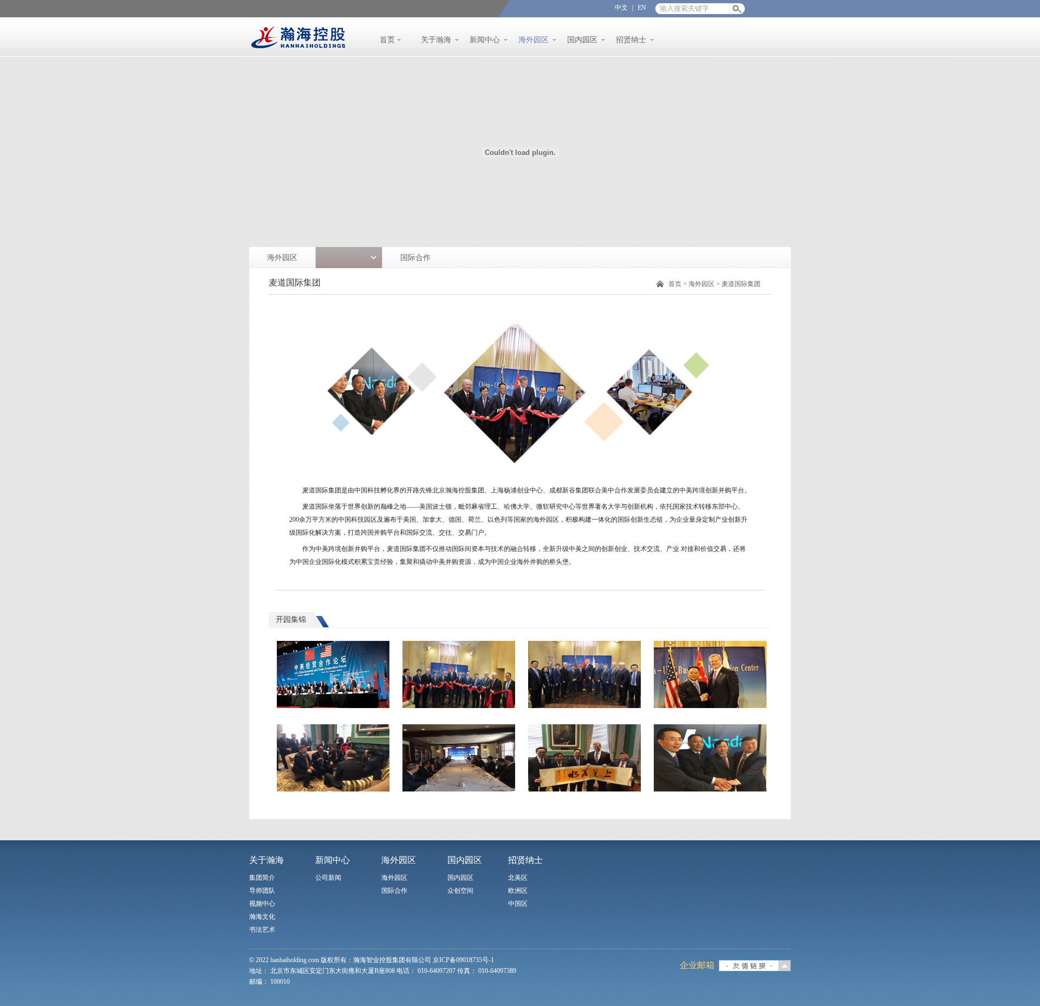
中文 (621, 7)
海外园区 (533, 40)
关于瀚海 (436, 40)
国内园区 (582, 40)
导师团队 (262, 890)
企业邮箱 (697, 965)
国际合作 (415, 258)
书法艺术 (262, 929)
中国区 (518, 903)
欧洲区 (518, 890)
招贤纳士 (631, 40)
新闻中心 (485, 40)
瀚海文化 (262, 916)
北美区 (518, 877)
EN (642, 7)
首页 (387, 40)
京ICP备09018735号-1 (463, 960)
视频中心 (262, 903)
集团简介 (262, 877)
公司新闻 (328, 877)
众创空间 (460, 890)
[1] (333, 674)
